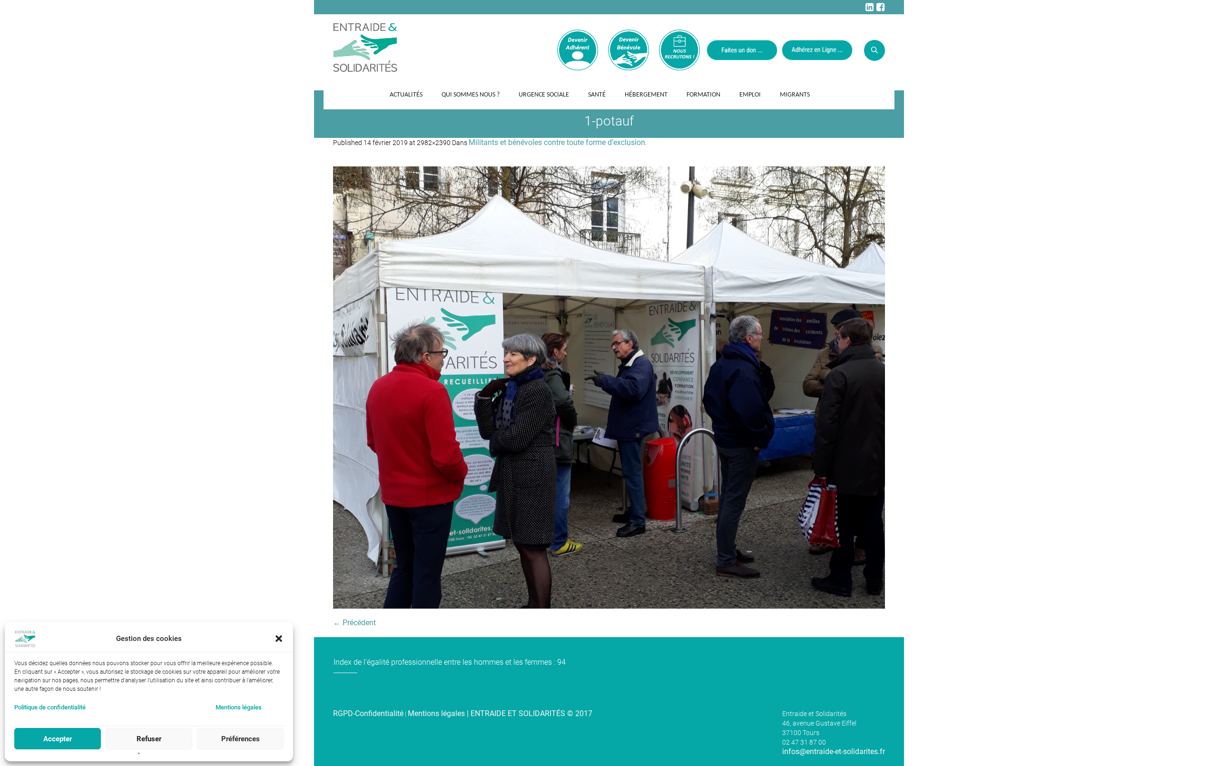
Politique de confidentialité (50, 707)
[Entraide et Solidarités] (365, 46)
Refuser (149, 739)
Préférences (240, 739)
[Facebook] (880, 7)
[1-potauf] (609, 387)
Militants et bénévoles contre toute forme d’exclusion (557, 142)
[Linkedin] (869, 7)
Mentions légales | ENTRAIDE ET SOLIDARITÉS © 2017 (500, 713)
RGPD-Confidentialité (368, 713)
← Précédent (354, 622)
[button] (279, 638)
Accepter (57, 739)
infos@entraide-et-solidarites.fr (833, 751)
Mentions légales (239, 707)
